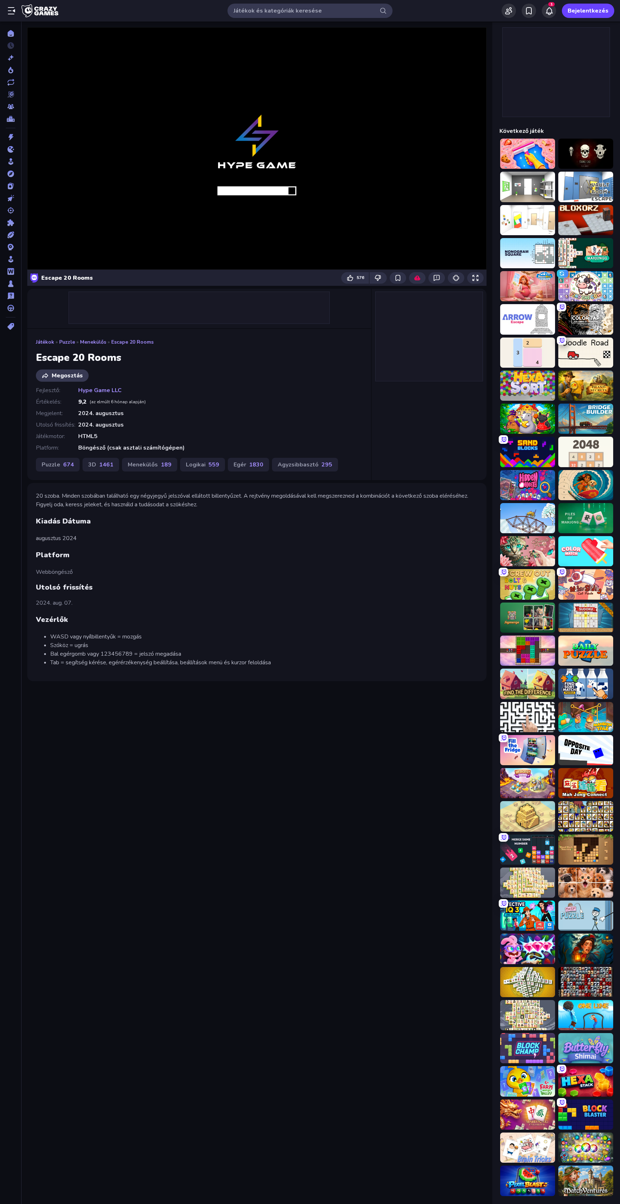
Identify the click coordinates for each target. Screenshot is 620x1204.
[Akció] (10, 137)
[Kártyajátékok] (10, 186)
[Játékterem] (10, 161)
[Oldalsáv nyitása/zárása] (11, 10)
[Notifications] (549, 11)
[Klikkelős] (10, 198)
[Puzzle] (10, 223)
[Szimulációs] (10, 259)
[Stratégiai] (10, 247)
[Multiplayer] (10, 107)
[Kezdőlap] (10, 33)
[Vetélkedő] (10, 296)
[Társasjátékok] (10, 284)
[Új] (10, 58)
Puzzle (67, 342)
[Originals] (10, 94)
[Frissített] (10, 82)
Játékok (45, 342)
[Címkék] (10, 326)
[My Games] (529, 11)
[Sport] (10, 235)
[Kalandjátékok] (10, 174)
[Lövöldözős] (10, 210)
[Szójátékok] (10, 271)
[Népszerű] (10, 70)
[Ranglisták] (10, 119)
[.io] (10, 149)
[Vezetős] (10, 308)
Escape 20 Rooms (132, 342)
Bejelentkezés (588, 11)
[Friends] (509, 11)
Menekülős (93, 342)
